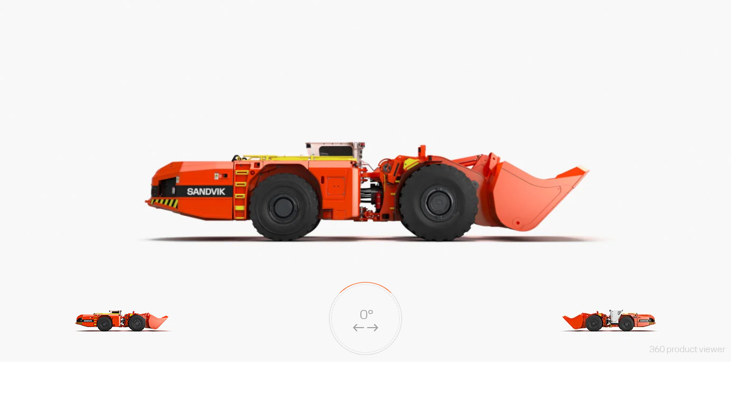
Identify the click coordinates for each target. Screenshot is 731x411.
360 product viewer (687, 349)
